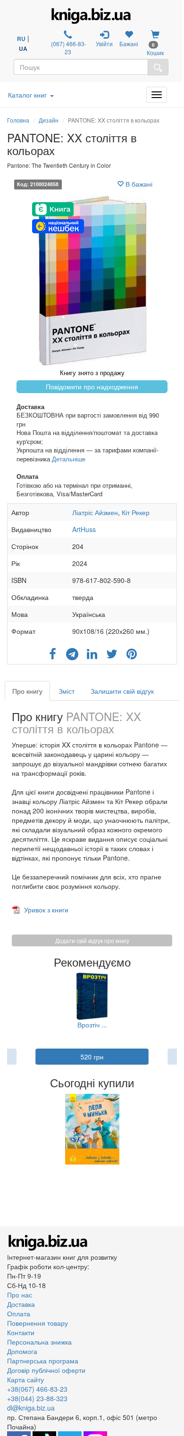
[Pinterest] (131, 650)
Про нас (19, 1294)
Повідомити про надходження (92, 386)
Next (176, 1129)
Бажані (128, 44)
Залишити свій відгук (122, 691)
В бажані (138, 184)
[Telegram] (72, 650)
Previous (8, 1129)
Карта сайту (25, 1379)
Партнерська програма (42, 1360)
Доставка (21, 1304)
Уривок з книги (46, 909)
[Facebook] (52, 650)
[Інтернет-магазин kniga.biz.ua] (91, 16)
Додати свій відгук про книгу (92, 940)
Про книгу (27, 691)
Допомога (22, 1351)
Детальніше (68, 458)
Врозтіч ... (92, 1024)
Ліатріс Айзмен (95, 512)
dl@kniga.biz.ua (31, 1407)
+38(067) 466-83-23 (37, 1389)
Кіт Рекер (136, 512)
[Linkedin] (92, 650)
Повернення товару (37, 1323)
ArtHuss (84, 529)
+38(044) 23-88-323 (37, 1398)
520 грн (92, 1056)
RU (21, 38)
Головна (18, 120)
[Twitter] (111, 650)
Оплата (18, 1313)
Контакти (20, 1332)
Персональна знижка (39, 1341)
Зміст (67, 691)
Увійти (104, 44)
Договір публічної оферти (46, 1370)
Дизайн (49, 120)
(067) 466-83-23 (68, 48)
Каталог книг (27, 94)
